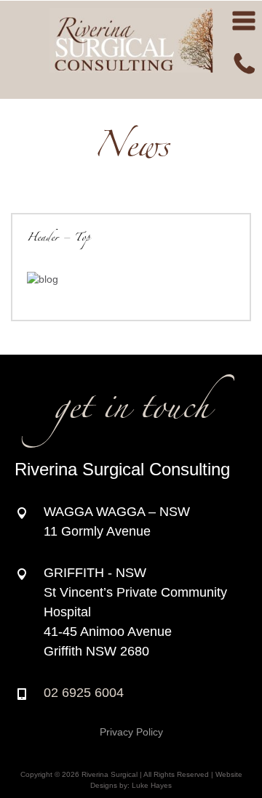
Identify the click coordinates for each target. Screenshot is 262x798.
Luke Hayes (152, 785)
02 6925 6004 (84, 692)
